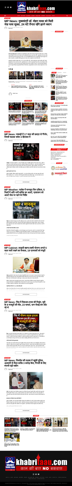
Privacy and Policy (32, 478)
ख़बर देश (18, 15)
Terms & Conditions (62, 477)
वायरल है (50, 477)
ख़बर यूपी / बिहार (38, 15)
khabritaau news (12, 82)
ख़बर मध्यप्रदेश (23, 15)
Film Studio (48, 15)
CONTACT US (54, 477)
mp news (18, 82)
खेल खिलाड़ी (43, 15)
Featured (35, 81)
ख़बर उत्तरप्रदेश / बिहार (31, 477)
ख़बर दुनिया (33, 15)
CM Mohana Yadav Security (21, 81)
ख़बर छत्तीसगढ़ (28, 15)
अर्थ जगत (53, 15)
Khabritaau (40, 81)
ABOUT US (7, 477)
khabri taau (11, 28)
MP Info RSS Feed (60, 144)
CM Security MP (30, 81)
